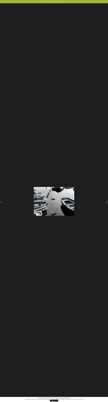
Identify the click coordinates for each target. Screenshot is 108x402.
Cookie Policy (55, 400)
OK (51, 400)
